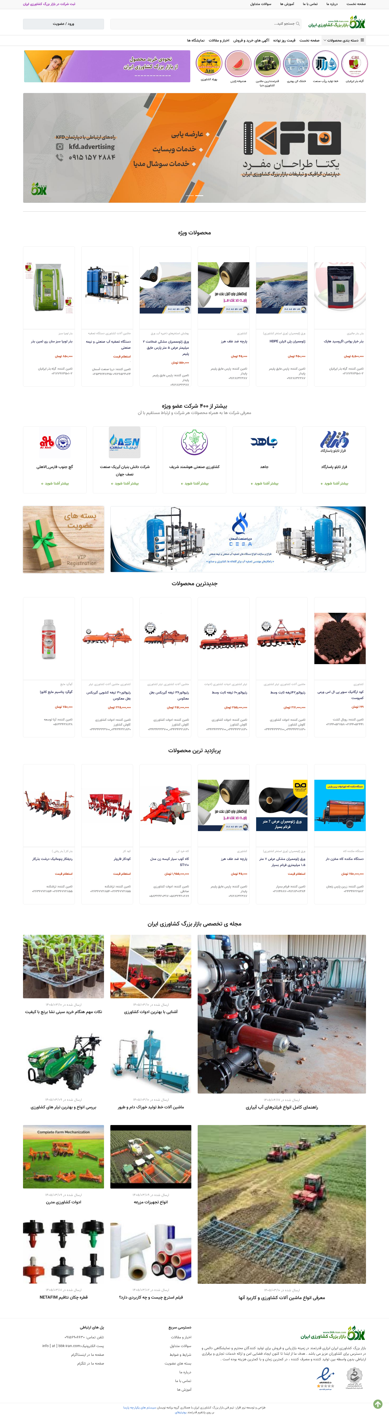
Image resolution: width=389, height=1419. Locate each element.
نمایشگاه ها (196, 41)
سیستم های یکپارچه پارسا (139, 1407)
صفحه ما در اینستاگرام (87, 1355)
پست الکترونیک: (73, 1346)
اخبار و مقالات (219, 41)
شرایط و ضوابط (180, 1355)
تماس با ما (310, 4)
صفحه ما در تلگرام (90, 1364)
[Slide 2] (190, 196)
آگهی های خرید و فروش (251, 41)
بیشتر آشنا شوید (335, 484)
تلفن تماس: (84, 1337)
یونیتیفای (181, 1412)
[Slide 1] (199, 196)
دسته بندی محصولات (344, 41)
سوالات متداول (260, 4)
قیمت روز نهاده (284, 41)
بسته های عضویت (178, 1364)
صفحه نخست (356, 4)
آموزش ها (287, 4)
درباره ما (332, 4)
